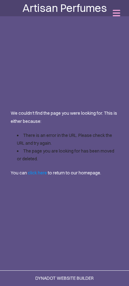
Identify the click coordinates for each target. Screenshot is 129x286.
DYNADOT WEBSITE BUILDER (64, 278)
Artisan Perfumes (64, 8)
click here (37, 173)
